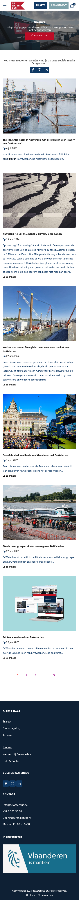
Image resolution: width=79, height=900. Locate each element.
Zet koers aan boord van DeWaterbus (23, 637)
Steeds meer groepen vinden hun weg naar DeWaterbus (33, 546)
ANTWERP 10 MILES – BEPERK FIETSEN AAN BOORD (32, 234)
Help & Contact (12, 761)
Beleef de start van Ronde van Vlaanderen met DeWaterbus (35, 455)
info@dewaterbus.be (15, 805)
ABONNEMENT (59, 5)
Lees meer (9, 159)
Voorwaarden (45, 895)
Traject (7, 721)
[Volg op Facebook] (33, 70)
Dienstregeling (11, 728)
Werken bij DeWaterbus (17, 754)
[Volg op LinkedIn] (46, 70)
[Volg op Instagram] (39, 70)
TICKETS (40, 5)
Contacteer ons (39, 35)
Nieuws (7, 747)
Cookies (30, 895)
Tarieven (8, 735)
